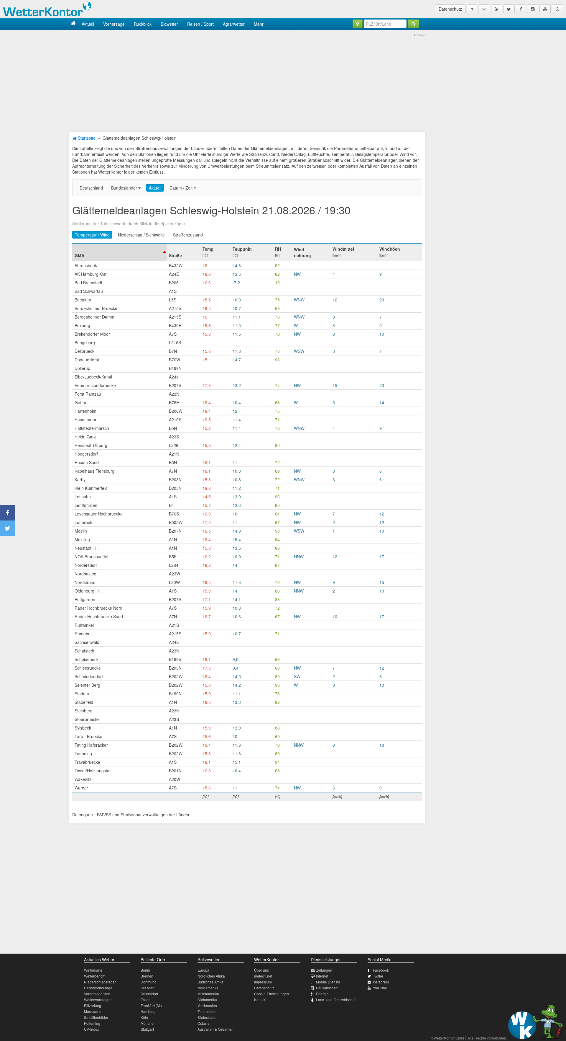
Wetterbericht (94, 975)
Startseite (86, 138)
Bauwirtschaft (327, 987)
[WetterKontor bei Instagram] (532, 8)
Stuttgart (147, 1029)
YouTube (380, 987)
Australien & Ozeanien (215, 1029)
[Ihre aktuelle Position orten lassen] (358, 23)
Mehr (259, 24)
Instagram (381, 981)
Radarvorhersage (98, 987)
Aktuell (88, 24)
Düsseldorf (149, 993)
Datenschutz (450, 9)
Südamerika (207, 999)
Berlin (145, 970)
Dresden (147, 987)
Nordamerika (208, 987)
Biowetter (169, 24)
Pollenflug (92, 1023)
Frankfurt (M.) (151, 1005)
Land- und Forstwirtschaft (336, 999)
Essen (146, 999)
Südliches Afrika (210, 981)
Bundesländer (124, 188)
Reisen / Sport (200, 24)
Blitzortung (92, 1005)
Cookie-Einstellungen (271, 993)
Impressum (263, 981)
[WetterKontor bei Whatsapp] (557, 8)
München (148, 1023)
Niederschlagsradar (100, 981)
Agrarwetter (234, 24)
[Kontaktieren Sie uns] (484, 8)
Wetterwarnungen (98, 999)
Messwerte (92, 1011)
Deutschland (91, 188)
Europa (203, 970)
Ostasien (205, 1023)
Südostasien (208, 1017)
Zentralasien (208, 1011)
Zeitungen (324, 970)
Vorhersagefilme (97, 993)
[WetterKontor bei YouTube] (545, 8)
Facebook (381, 970)
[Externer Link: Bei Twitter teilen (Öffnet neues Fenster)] (7, 528)
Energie (322, 993)
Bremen (147, 975)
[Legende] (472, 8)
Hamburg (148, 1011)
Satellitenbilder (96, 1017)
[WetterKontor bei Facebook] (521, 8)
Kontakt (260, 999)
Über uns (261, 970)
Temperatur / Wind (92, 235)
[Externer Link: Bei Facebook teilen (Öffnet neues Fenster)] (7, 512)
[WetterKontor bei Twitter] (509, 8)
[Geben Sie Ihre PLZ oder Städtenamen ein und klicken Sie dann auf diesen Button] (413, 23)
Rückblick (143, 24)
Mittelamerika (208, 993)
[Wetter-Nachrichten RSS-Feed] (496, 8)
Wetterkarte (93, 970)
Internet (322, 975)
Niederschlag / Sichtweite (141, 235)
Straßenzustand (188, 235)
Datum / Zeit (182, 188)
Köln (144, 1017)
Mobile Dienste (328, 981)
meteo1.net (263, 975)
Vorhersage (114, 24)
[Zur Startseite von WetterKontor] (73, 24)
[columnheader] (119, 252)
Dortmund (149, 981)
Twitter (378, 975)
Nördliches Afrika (211, 975)
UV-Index (91, 1029)
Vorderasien (207, 1005)
